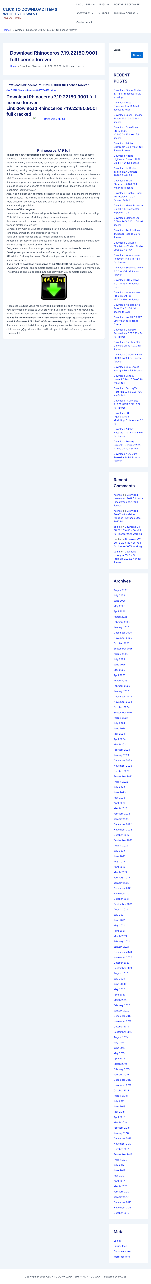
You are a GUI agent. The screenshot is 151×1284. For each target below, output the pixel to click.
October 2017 (121, 1149)
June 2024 (120, 728)
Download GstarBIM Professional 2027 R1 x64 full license (128, 333)
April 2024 (119, 739)
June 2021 (119, 920)
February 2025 (122, 685)
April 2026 (119, 611)
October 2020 (121, 962)
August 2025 (121, 653)
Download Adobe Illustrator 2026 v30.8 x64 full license (128, 433)
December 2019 (122, 1015)
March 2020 (120, 999)
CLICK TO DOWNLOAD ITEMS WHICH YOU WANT (30, 11)
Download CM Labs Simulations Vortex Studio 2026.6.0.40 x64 (128, 246)
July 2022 (119, 850)
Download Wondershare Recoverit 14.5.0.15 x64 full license (127, 259)
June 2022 (120, 856)
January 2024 (121, 755)
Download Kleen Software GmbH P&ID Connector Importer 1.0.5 (128, 209)
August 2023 (121, 781)
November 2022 (123, 829)
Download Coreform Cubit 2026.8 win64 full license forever (128, 358)
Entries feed (120, 1246)
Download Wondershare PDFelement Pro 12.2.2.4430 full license (127, 296)
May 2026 (119, 606)
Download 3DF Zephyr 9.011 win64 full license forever (126, 283)
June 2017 (119, 1170)
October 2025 (121, 643)
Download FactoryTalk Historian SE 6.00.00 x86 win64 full (128, 392)
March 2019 (120, 1063)
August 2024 (121, 717)
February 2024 (122, 749)
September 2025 (123, 648)
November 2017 (122, 1143)
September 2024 (123, 712)
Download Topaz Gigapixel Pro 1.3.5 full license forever (126, 106)
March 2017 (120, 1186)
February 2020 (122, 1005)
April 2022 (119, 866)
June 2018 (119, 1106)
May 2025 (119, 669)
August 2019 (121, 1037)
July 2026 (119, 595)
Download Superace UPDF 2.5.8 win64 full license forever (128, 271)
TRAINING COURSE (124, 13)
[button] (93, 4)
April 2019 (119, 1058)
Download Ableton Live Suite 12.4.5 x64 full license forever (127, 308)
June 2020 (120, 983)
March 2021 (120, 936)
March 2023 (120, 808)
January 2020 (121, 1010)
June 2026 (120, 600)
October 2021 (121, 898)
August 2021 (121, 909)
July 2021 (119, 914)
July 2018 (119, 1101)
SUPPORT (103, 13)
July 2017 (119, 1164)
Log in (117, 1240)
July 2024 (119, 723)
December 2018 (122, 1079)
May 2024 (119, 733)
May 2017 (119, 1175)
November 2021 (123, 893)
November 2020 (123, 957)
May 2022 (119, 861)
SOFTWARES (83, 13)
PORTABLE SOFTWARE (127, 4)
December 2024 (123, 696)
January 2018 (121, 1133)
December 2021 (122, 888)
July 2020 (119, 978)
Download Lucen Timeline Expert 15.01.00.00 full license (128, 118)
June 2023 (120, 792)
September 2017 (123, 1154)
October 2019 (121, 1026)
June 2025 (120, 664)
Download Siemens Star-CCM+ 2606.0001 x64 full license (128, 221)
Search (117, 50)
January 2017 (121, 1196)
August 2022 (121, 845)
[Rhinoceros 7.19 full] (53, 130)
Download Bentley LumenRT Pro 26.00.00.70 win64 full (128, 379)
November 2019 (123, 1021)
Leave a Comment (27, 90)
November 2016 (123, 1207)
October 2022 (121, 834)
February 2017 (121, 1191)
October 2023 (121, 771)
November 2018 (123, 1085)
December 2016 (122, 1202)
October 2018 (121, 1090)
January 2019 (121, 1074)
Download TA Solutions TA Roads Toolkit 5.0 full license (127, 234)
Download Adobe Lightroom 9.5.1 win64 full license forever (128, 147)
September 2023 (123, 776)
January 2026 (121, 627)
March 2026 (120, 616)
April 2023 (119, 802)
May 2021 (119, 925)
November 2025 (123, 637)
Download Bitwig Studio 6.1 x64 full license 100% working (127, 94)
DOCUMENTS (84, 4)
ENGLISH (104, 4)
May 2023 (119, 797)
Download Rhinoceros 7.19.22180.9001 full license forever (47, 85)
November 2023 (123, 765)
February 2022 (122, 877)
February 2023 (122, 813)
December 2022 (123, 824)
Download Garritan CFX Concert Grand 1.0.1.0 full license (128, 346)
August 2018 (121, 1095)
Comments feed (123, 1251)
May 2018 (119, 1111)
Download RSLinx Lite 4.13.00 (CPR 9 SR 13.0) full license (127, 404)
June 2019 (119, 1047)
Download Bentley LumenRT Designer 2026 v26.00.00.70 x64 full (127, 445)
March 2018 (120, 1122)
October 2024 (121, 707)
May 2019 (119, 1053)
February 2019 (122, 1069)
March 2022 (120, 872)
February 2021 (122, 941)
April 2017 (119, 1180)
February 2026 (122, 621)
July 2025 (119, 659)
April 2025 (119, 675)
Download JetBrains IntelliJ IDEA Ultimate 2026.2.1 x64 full (125, 172)
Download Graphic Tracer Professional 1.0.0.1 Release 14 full (128, 196)
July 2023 (119, 787)
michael (118, 494)
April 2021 (119, 930)
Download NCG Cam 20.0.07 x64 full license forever (127, 457)
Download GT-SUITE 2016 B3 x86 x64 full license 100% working (128, 530)
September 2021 (123, 904)
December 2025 (123, 632)
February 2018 (122, 1127)
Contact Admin (84, 22)
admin (117, 526)
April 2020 (119, 994)
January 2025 (121, 691)
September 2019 (123, 1031)
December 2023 (123, 760)
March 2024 (120, 744)
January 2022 (121, 882)
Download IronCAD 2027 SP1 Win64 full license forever (128, 321)
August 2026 (121, 590)
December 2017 (122, 1138)
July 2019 (119, 1042)
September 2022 (123, 840)
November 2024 (123, 701)
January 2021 (121, 946)
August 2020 (121, 973)
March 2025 (120, 680)
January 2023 (121, 818)
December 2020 (123, 952)
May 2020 (119, 989)
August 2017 (121, 1159)
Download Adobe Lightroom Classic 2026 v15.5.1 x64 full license (127, 159)
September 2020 (123, 968)
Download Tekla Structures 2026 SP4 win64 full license (125, 184)
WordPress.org (122, 1256)
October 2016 (121, 1212)
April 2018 (119, 1117)
